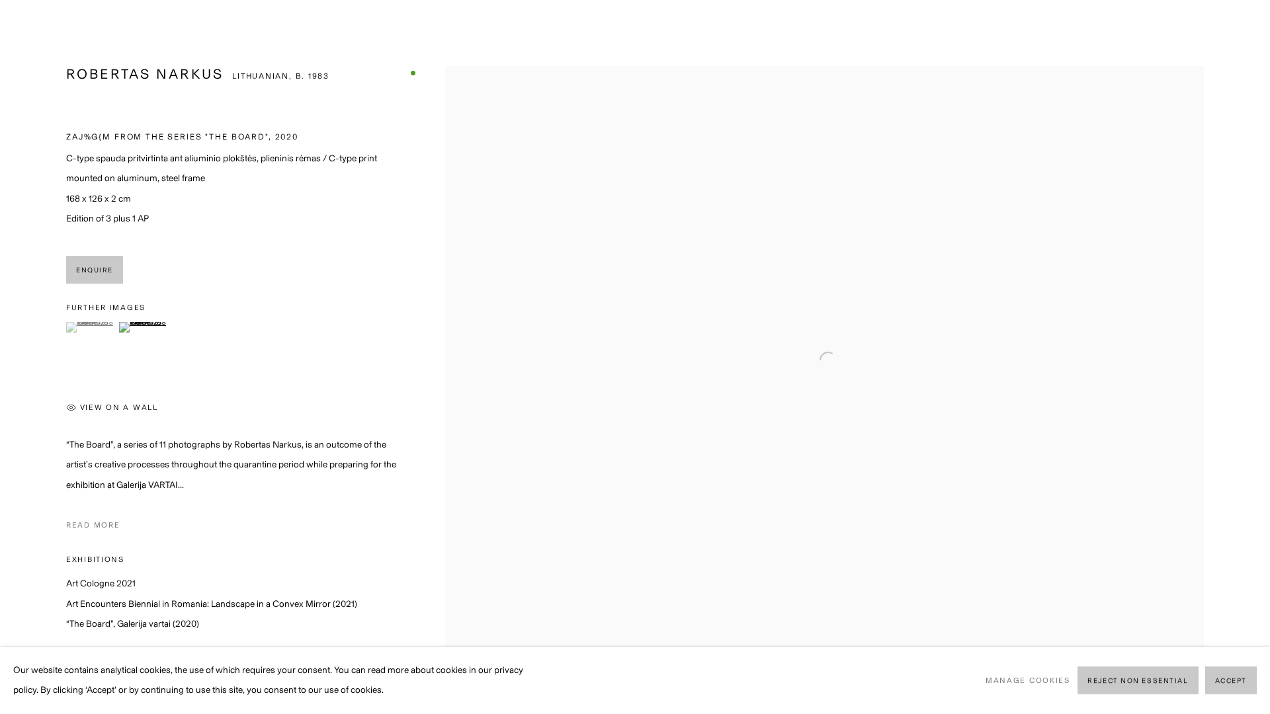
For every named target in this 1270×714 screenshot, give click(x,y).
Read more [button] (93, 525)
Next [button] (1241, 357)
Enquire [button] (94, 270)
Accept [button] (1231, 681)
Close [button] (1240, 30)
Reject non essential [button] (1137, 681)
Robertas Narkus (145, 73)
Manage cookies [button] (1028, 680)
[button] (91, 327)
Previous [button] (28, 357)
